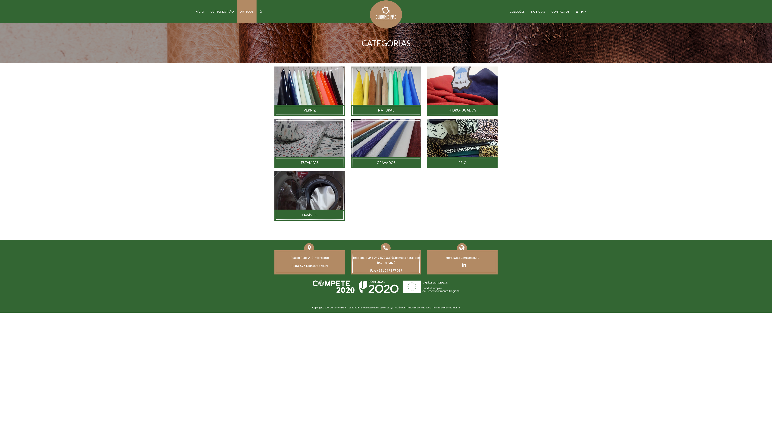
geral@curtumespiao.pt (462, 257)
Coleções (517, 11)
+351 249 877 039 (389, 270)
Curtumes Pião (222, 11)
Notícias (538, 11)
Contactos (560, 11)
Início (199, 11)
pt (582, 11)
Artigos (246, 11)
